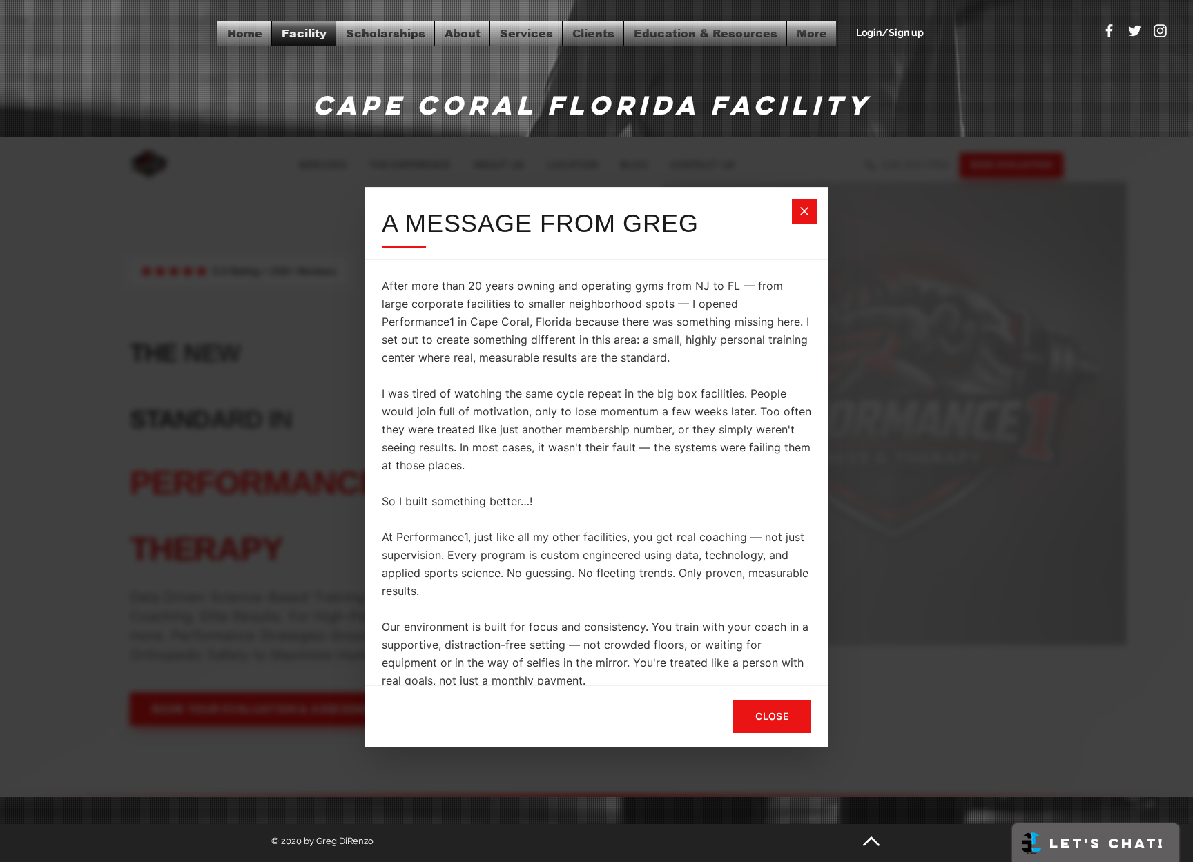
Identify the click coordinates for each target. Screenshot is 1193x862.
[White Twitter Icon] (1134, 30)
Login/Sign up (890, 32)
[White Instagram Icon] (1160, 30)
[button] (705, 33)
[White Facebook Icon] (1109, 30)
